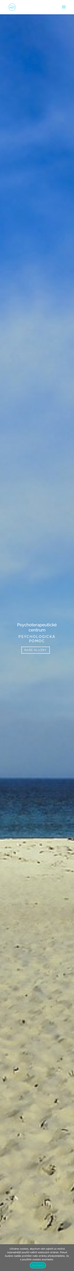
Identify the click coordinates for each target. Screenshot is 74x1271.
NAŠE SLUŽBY (35, 650)
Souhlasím (38, 1265)
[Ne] (69, 1257)
